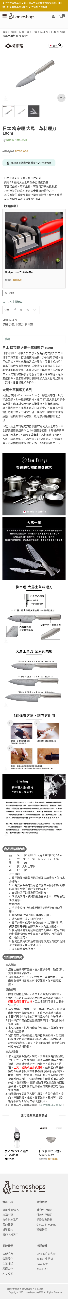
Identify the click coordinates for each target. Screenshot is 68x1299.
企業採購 (7, 1263)
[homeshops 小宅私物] (22, 16)
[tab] (7, 339)
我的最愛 (7, 1224)
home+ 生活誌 (44, 1258)
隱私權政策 (27, 1289)
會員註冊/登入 (10, 1209)
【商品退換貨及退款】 (49, 1105)
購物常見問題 (44, 1209)
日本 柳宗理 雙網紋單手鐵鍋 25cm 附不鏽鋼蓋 (51, 1155)
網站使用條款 (13, 1289)
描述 (7, 339)
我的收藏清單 (10, 1234)
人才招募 (7, 1273)
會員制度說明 (10, 1219)
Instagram (42, 1268)
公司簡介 (7, 1258)
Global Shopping (46, 1224)
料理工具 (24, 32)
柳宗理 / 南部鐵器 (16, 140)
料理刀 (44, 32)
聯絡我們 (41, 1229)
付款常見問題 (44, 1214)
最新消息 (7, 1253)
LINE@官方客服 (46, 1253)
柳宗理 (29, 324)
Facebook (42, 1263)
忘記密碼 (7, 1214)
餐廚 (13, 32)
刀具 (34, 32)
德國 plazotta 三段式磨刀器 (19, 272)
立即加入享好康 (39, 7)
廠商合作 (7, 1268)
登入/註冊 (53, 17)
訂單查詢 (7, 1229)
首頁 (5, 32)
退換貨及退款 (44, 1219)
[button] (12, 302)
